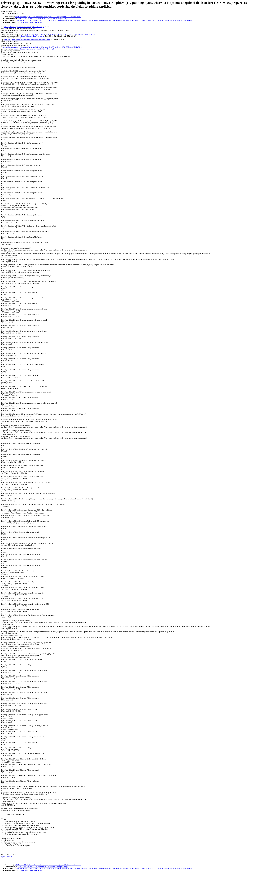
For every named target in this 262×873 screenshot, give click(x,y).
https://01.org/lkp (6, 857)
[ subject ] (33, 22)
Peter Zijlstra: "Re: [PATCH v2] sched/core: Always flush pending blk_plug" (43, 18)
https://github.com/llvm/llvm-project (32, 36)
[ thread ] (27, 22)
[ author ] (40, 22)
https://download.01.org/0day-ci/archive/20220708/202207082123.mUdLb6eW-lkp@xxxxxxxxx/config (61, 34)
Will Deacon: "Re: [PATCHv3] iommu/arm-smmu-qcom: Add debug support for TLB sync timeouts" (48, 17)
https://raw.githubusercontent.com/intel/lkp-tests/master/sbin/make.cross (27, 40)
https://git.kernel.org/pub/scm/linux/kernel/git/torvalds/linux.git (24, 27)
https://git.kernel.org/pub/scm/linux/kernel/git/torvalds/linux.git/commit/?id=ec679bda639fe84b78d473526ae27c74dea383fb (42, 47)
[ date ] (21, 22)
